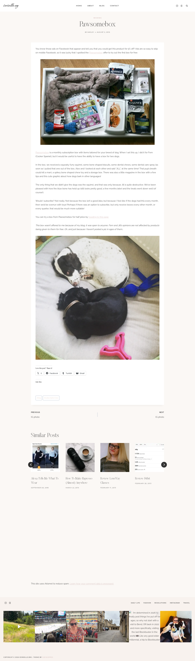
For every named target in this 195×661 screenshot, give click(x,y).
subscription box (51, 398)
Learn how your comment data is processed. (92, 583)
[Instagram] (177, 6)
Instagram (175, 603)
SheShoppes (47, 657)
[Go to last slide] (31, 465)
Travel (186, 603)
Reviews (97, 18)
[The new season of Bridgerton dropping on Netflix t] (113, 626)
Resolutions (160, 603)
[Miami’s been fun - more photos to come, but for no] (82, 626)
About (90, 6)
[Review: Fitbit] (149, 457)
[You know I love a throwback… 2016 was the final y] (176, 626)
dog (39, 398)
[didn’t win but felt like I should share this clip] (50, 626)
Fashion (147, 603)
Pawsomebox (96, 52)
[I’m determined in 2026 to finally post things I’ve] (144, 626)
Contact (114, 6)
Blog (101, 6)
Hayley (91, 32)
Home (79, 6)
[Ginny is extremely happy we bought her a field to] (19, 626)
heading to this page (99, 217)
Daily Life (135, 603)
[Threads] (181, 6)
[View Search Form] (187, 6)
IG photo (35, 414)
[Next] (164, 465)
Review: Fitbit (142, 478)
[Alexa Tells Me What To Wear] (45, 457)
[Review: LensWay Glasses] (114, 457)
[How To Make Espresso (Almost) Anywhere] (80, 457)
